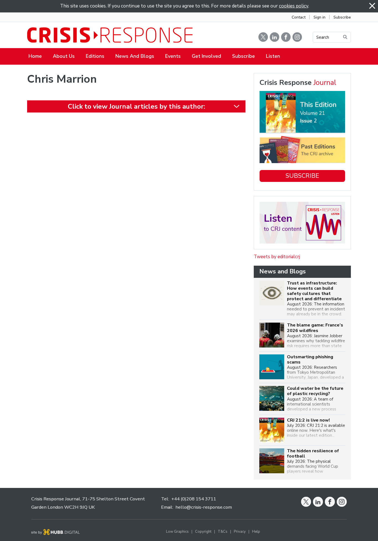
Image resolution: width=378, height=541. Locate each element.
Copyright (203, 531)
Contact (298, 17)
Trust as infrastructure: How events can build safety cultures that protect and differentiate (314, 291)
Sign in (319, 17)
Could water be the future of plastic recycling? (315, 391)
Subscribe (342, 17)
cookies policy (293, 6)
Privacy (240, 531)
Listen (273, 56)
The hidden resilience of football (313, 453)
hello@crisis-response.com (203, 507)
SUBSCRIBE (302, 176)
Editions (95, 56)
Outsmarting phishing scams (310, 359)
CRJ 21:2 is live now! (308, 420)
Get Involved (206, 56)
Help (256, 531)
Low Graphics (177, 531)
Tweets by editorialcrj (277, 256)
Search (322, 37)
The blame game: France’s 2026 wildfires (315, 328)
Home (35, 56)
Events (173, 56)
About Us (64, 56)
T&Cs (222, 531)
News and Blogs (134, 56)
